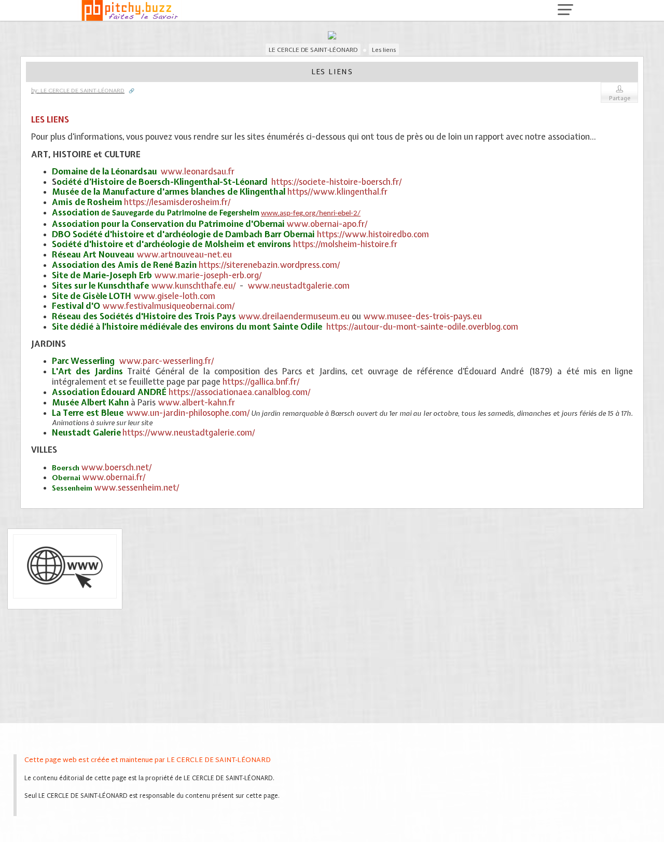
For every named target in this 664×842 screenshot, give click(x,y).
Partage (619, 98)
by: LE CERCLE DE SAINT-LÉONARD (78, 91)
